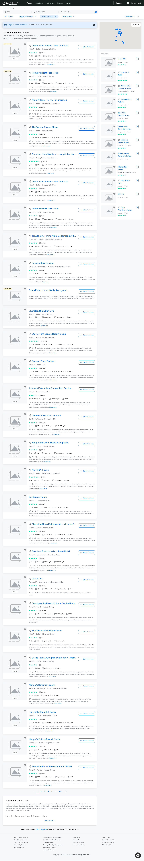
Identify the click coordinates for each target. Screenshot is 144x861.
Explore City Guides (20, 845)
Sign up (133, 3)
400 (60, 791)
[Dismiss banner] (94, 25)
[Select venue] (137, 59)
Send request (41, 829)
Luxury (68, 3)
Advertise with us (107, 845)
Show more (50, 64)
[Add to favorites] (25, 44)
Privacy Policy (106, 837)
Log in (139, 3)
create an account (22, 25)
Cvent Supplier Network (21, 837)
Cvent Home (76, 837)
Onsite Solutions (19, 847)
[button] (50, 12)
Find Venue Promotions (21, 842)
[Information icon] (138, 17)
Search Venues (7, 8)
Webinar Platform (48, 850)
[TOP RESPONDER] (30, 45)
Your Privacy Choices (79, 845)
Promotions (39, 3)
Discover (60, 3)
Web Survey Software (49, 847)
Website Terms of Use (108, 842)
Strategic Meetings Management (53, 845)
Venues (29, 3)
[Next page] (66, 791)
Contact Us (76, 840)
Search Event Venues (20, 840)
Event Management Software (52, 837)
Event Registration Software (52, 840)
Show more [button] (48, 821)
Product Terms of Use (108, 840)
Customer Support (78, 842)
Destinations (50, 3)
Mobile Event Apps (48, 842)
